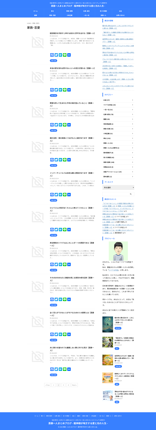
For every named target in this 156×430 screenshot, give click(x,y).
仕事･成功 (86, 11)
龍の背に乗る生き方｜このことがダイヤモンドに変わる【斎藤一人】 (118, 27)
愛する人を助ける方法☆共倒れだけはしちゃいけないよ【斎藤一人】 (118, 73)
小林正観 (69, 15)
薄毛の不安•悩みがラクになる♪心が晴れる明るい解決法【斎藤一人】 (118, 53)
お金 (120, 11)
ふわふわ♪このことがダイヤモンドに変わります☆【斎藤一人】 (118, 87)
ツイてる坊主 (113, 270)
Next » (74, 385)
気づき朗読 (103, 11)
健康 (35, 15)
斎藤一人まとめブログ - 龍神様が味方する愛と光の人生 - (78, 5)
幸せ (52, 11)
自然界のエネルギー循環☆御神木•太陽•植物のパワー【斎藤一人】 (117, 40)
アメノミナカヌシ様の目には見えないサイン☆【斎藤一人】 (118, 60)
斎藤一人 (103, 15)
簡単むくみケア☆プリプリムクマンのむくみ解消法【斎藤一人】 (118, 47)
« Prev (47, 385)
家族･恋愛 (52, 15)
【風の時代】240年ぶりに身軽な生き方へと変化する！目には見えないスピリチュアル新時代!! (78, 420)
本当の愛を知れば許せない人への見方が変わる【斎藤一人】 (73, 68)
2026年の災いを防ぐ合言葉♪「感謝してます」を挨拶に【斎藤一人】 (118, 67)
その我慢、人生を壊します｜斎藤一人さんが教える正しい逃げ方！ (118, 80)
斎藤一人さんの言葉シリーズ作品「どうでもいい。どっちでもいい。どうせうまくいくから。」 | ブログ (118, 208)
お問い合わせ (120, 15)
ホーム (35, 11)
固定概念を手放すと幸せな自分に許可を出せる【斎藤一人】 (73, 33)
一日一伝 (86, 15)
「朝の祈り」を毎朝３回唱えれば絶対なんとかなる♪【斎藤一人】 (118, 33)
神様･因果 (69, 11)
